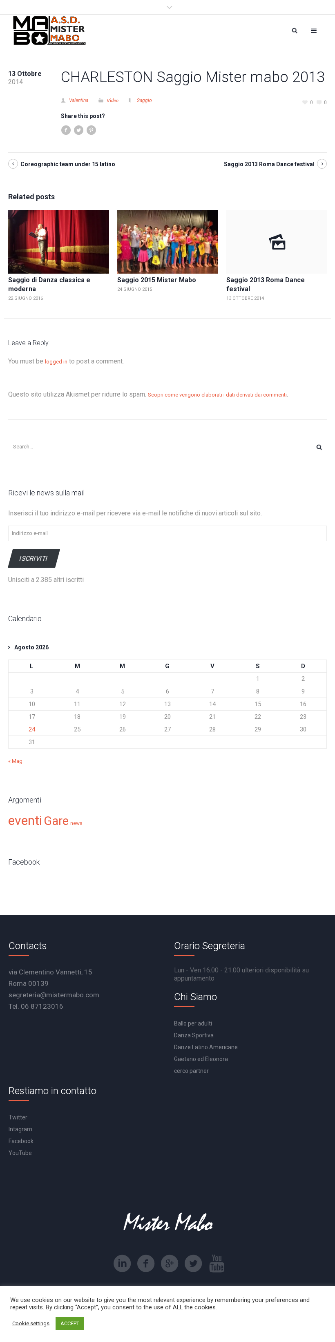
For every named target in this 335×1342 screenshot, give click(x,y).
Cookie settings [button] (30, 1323)
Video (112, 100)
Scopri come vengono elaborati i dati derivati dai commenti (217, 395)
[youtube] (217, 1264)
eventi (25, 820)
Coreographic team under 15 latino (67, 164)
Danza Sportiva (194, 1035)
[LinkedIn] (122, 1264)
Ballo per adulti (193, 1023)
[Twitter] (193, 1264)
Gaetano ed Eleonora (201, 1059)
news (76, 823)
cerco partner (191, 1071)
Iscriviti (34, 558)
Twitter (18, 1117)
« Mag (15, 761)
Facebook (21, 1141)
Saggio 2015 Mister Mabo (156, 280)
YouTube (20, 1153)
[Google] (170, 1264)
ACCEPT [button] (69, 1323)
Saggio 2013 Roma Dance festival (269, 164)
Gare (56, 821)
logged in (56, 362)
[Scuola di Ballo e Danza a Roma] (49, 30)
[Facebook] (146, 1264)
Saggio (144, 100)
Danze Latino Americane (206, 1047)
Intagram (20, 1129)
